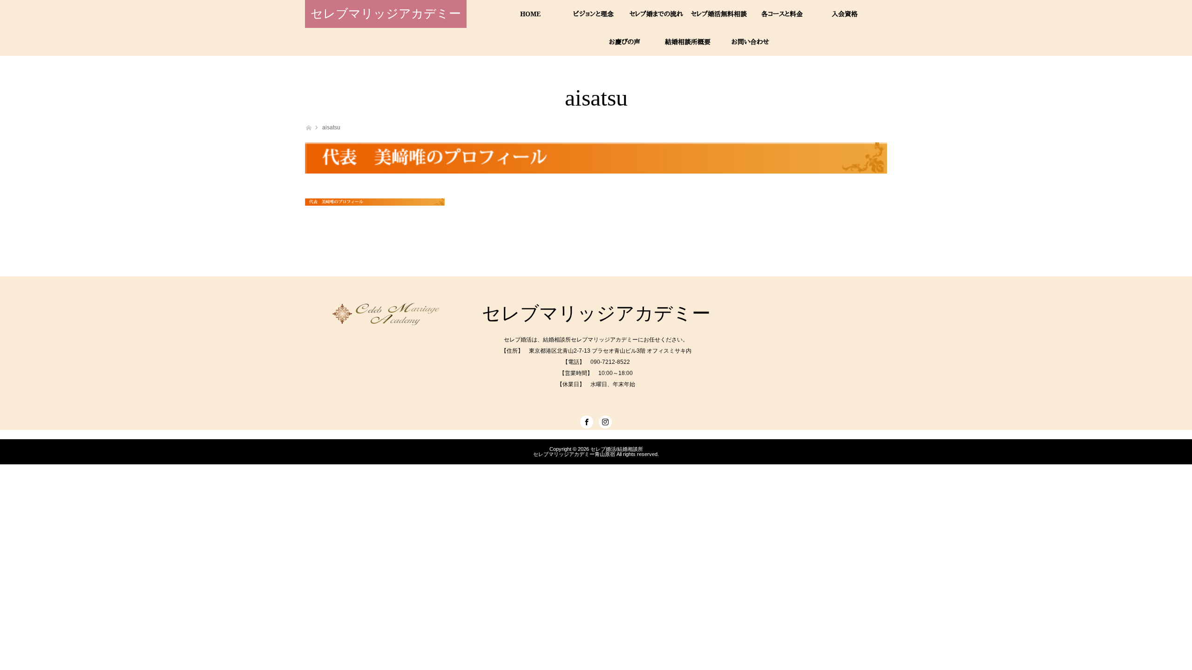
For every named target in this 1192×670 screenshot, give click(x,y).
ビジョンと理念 (593, 13)
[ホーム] (308, 126)
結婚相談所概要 (688, 41)
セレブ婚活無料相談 (719, 13)
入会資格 (845, 13)
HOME (530, 13)
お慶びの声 (624, 41)
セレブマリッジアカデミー (386, 13)
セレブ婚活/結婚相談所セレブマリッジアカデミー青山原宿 (588, 451)
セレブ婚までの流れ (656, 13)
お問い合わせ (750, 41)
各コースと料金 (782, 13)
